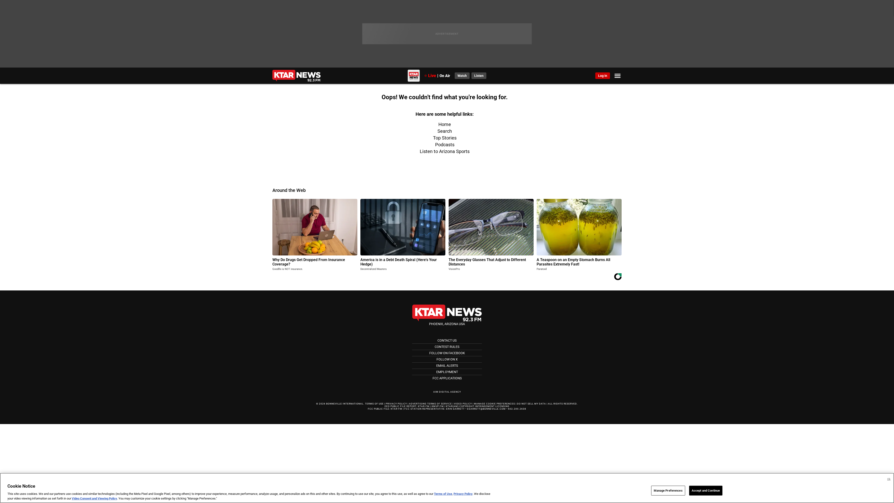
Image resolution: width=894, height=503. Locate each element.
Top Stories (445, 138)
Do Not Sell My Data (531, 403)
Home (444, 124)
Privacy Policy (396, 403)
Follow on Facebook (447, 353)
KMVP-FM (438, 406)
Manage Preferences (668, 490)
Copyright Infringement (477, 406)
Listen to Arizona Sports (445, 151)
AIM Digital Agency (447, 392)
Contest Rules (447, 347)
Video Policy (463, 403)
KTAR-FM (424, 406)
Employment (447, 372)
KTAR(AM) (452, 406)
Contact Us (447, 340)
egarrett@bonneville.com (486, 409)
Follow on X (447, 359)
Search (444, 131)
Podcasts (444, 144)
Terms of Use (374, 403)
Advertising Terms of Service (430, 403)
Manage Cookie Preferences (494, 403)
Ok (889, 479)
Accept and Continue (706, 490)
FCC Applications (447, 378)
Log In (602, 76)
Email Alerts (447, 365)
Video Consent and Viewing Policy (94, 498)
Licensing (502, 406)
